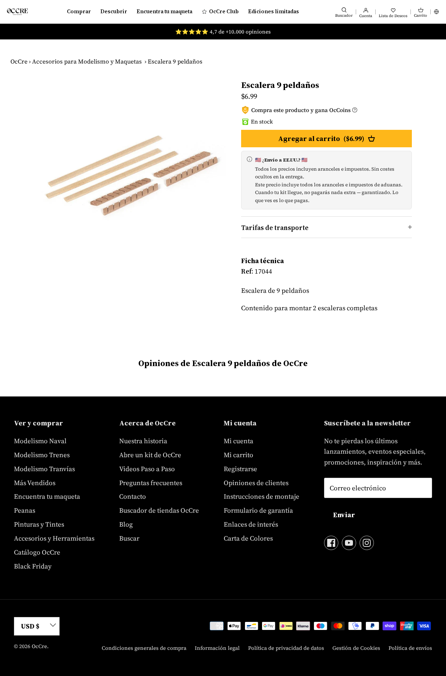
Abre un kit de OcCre (150, 454)
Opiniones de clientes (256, 482)
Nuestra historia (143, 440)
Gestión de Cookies (356, 648)
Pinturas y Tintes (39, 524)
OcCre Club (224, 11)
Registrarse (240, 468)
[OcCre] (17, 11)
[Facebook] (331, 543)
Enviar (344, 514)
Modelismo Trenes (42, 454)
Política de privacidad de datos (286, 648)
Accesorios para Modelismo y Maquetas (87, 61)
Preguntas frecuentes (150, 482)
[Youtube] (349, 543)
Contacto (132, 496)
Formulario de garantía (258, 510)
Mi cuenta (238, 440)
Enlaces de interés (251, 524)
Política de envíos (410, 648)
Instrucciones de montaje (261, 496)
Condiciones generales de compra (144, 648)
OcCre (19, 61)
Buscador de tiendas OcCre (159, 510)
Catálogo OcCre (37, 552)
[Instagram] (367, 543)
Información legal (217, 648)
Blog (126, 524)
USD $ (30, 626)
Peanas (24, 510)
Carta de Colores (248, 538)
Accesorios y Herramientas (54, 538)
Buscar (129, 538)
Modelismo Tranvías (44, 468)
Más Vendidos (34, 482)
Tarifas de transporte (274, 227)
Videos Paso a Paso (147, 468)
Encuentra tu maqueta (164, 11)
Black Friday (33, 566)
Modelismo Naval (40, 440)
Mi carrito (238, 454)
